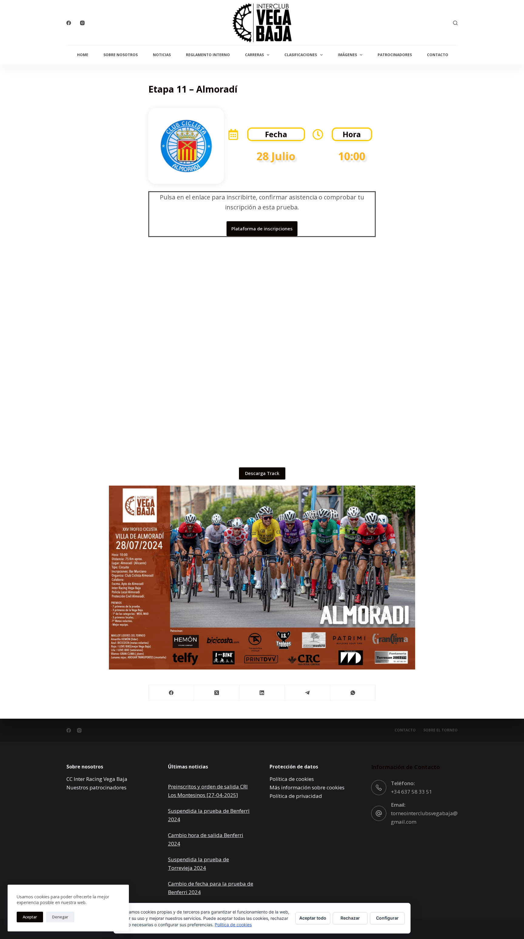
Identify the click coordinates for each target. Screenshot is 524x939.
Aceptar (30, 917)
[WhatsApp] (353, 692)
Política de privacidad (296, 795)
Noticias (162, 54)
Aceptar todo (312, 917)
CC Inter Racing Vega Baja (96, 778)
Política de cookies (292, 778)
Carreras (254, 54)
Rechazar (350, 917)
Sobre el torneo (440, 730)
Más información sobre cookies (307, 787)
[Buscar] (455, 23)
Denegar (60, 917)
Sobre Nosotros (120, 54)
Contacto (437, 54)
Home (82, 54)
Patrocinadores (395, 54)
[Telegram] (307, 692)
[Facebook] (68, 23)
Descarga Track (262, 473)
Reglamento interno (208, 54)
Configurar (387, 917)
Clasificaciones (300, 54)
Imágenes (347, 54)
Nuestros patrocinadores (96, 787)
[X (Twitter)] (217, 692)
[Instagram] (82, 23)
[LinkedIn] (262, 692)
